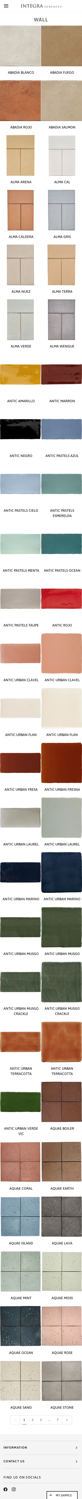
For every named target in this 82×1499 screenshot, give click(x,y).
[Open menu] (10, 6)
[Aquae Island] (20, 1216)
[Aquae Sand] (20, 1380)
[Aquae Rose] (61, 1326)
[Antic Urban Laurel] (20, 817)
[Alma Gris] (61, 210)
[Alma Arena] (20, 155)
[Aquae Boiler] (61, 1101)
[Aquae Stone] (61, 1380)
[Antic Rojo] (61, 598)
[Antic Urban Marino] (20, 872)
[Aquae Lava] (61, 1216)
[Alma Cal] (61, 155)
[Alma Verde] (20, 319)
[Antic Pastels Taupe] (20, 598)
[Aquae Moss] (61, 1271)
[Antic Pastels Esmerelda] (61, 484)
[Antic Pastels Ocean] (61, 544)
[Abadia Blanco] (20, 46)
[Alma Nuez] (20, 265)
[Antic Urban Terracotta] (20, 1042)
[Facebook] (5, 1489)
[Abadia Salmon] (61, 100)
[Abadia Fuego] (61, 46)
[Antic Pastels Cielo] (20, 484)
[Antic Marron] (61, 374)
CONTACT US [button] (13, 1461)
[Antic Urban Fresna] (61, 763)
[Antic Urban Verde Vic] (20, 1101)
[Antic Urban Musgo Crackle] (20, 982)
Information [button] (15, 1447)
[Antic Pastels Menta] (20, 544)
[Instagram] (14, 1489)
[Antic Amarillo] (20, 374)
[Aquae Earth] (61, 1161)
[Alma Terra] (61, 265)
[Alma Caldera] (20, 210)
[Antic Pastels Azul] (61, 429)
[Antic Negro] (20, 429)
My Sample (64, 1495)
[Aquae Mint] (20, 1271)
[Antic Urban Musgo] (20, 927)
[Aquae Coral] (20, 1161)
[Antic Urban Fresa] (20, 763)
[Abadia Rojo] (20, 100)
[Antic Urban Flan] (20, 708)
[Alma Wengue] (61, 319)
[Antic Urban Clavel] (20, 653)
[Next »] (67, 1419)
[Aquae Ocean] (20, 1326)
